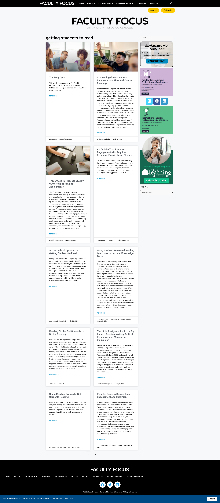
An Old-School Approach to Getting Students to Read (64, 252)
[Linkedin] (117, 484)
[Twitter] (110, 484)
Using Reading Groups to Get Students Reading (65, 395)
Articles (17, 476)
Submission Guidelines (135, 476)
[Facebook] (156, 101)
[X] (149, 101)
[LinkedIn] (164, 101)
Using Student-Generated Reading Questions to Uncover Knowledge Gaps (115, 253)
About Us (154, 3)
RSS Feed (85, 476)
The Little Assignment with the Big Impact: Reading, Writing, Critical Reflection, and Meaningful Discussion (116, 335)
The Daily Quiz (57, 77)
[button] (171, 3)
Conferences (141, 3)
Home (81, 3)
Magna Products (123, 3)
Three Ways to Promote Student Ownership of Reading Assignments (66, 184)
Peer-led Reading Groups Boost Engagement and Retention (114, 395)
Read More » (54, 96)
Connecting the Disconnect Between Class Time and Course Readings (114, 80)
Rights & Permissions (114, 476)
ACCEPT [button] (211, 499)
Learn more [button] (68, 498)
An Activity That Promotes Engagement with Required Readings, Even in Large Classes (114, 152)
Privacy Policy (97, 476)
